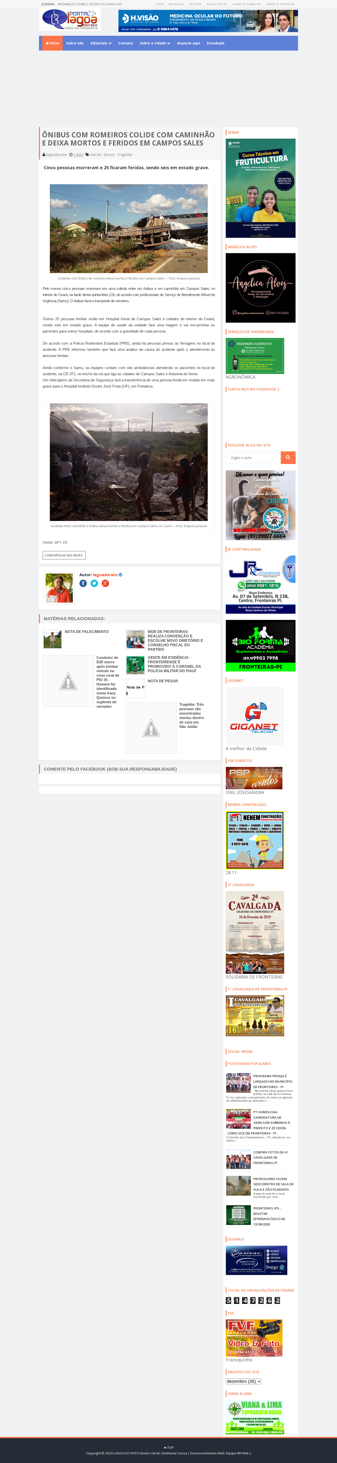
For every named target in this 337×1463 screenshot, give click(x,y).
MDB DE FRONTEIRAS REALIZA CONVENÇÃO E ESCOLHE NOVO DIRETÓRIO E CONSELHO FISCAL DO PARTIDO (175, 640)
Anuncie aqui (188, 43)
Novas (109, 154)
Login (159, 4)
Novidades (176, 4)
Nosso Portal (216, 4)
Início (54, 43)
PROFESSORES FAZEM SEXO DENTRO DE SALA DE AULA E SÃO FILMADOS (273, 1184)
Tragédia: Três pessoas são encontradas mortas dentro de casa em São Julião (191, 715)
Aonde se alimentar (246, 4)
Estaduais (216, 43)
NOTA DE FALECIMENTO (87, 632)
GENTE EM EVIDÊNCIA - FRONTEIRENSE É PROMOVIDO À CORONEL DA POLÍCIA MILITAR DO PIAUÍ (174, 664)
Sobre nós (75, 43)
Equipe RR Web (237, 1453)
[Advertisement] (168, 92)
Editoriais (99, 43)
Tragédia (124, 154)
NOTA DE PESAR (163, 681)
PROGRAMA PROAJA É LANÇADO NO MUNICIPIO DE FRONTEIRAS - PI (272, 1081)
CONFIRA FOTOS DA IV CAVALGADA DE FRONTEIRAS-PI (270, 1157)
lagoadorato (105, 574)
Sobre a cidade (153, 43)
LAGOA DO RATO (126, 1453)
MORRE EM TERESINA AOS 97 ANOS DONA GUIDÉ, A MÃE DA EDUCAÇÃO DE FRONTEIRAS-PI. (92, 4)
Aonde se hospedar (280, 4)
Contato (125, 43)
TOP (170, 1447)
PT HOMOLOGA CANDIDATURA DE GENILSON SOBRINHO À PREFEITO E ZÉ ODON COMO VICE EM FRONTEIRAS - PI (258, 1122)
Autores (195, 4)
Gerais (95, 154)
